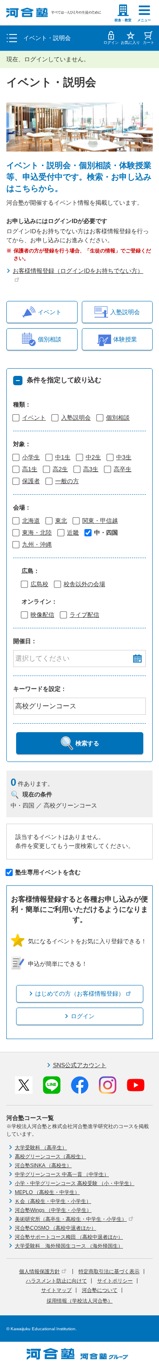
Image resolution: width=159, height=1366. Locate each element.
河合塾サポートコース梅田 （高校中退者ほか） (69, 1237)
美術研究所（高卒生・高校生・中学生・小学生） (71, 1219)
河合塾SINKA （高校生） (43, 1165)
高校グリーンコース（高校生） (50, 1157)
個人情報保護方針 (39, 1271)
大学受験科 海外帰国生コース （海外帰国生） (69, 1246)
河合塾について (99, 1290)
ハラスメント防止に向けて (56, 1281)
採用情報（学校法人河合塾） (80, 1301)
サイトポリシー (115, 1281)
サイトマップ (56, 1290)
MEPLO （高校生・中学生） (47, 1192)
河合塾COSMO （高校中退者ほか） (55, 1228)
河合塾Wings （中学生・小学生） (53, 1210)
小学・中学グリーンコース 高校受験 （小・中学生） (74, 1183)
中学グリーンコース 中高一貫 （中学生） (62, 1174)
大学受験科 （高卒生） (41, 1148)
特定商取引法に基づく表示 (108, 1271)
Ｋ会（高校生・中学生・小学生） (53, 1201)
